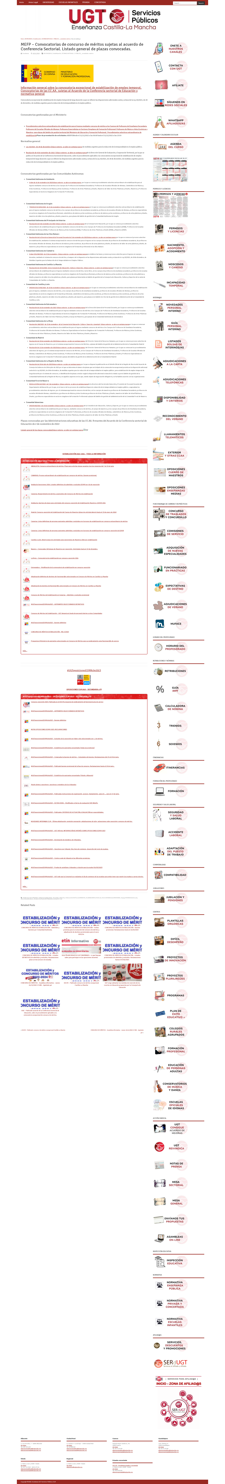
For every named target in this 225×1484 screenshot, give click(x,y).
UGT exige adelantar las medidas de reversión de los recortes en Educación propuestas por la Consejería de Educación (122, 985)
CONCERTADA (100, 2)
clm (61, 899)
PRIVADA (86, 2)
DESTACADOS (48, 53)
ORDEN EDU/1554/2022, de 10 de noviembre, (59, 288)
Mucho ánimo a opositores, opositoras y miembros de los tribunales (53, 785)
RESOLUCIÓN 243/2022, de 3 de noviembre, (58, 384)
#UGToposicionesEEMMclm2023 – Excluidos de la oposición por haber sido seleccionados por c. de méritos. (67, 739)
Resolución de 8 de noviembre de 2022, (56, 153)
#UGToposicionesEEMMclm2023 (84, 670)
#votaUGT (56, 899)
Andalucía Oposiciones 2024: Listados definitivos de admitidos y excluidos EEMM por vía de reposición (65, 485)
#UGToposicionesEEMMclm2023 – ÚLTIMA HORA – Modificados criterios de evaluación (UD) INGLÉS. (64, 803)
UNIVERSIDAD (48, 2)
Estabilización (57, 53)
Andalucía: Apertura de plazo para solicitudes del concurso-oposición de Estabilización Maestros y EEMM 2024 (68, 503)
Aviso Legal (33, 2)
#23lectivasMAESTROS (45, 898)
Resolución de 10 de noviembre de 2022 (57, 341)
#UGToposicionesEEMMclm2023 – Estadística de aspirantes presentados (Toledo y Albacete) (62, 775)
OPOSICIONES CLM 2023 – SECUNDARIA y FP (84, 689)
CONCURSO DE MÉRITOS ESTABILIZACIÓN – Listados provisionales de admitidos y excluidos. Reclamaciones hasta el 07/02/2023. (122, 957)
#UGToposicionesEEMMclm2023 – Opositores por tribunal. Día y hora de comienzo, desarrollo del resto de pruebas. (70, 849)
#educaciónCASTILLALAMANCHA (75, 898)
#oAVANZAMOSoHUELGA (93, 898)
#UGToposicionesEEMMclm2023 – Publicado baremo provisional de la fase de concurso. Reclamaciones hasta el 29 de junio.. (73, 766)
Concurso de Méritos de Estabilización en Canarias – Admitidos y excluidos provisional (60, 595)
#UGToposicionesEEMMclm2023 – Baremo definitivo (48, 623)
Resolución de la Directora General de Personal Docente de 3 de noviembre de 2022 (72, 237)
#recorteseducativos (27, 899)
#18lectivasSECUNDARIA (30, 898)
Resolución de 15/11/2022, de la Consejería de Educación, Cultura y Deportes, (70, 268)
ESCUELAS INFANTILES (68, 2)
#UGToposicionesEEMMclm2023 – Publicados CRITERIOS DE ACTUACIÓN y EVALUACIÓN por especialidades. (67, 812)
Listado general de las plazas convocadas (52, 430)
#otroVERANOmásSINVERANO (111, 898)
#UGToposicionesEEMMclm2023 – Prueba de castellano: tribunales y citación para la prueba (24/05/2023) (66, 867)
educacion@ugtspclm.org (74, 1467)
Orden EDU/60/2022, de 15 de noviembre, (57, 254)
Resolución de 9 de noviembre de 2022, (56, 224)
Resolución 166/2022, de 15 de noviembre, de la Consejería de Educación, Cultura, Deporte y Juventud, (79, 324)
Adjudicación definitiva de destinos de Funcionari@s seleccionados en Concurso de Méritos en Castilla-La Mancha (69, 577)
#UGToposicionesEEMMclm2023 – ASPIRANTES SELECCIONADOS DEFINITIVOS (57, 604)
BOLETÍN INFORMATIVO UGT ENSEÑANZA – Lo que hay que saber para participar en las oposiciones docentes (81, 956)
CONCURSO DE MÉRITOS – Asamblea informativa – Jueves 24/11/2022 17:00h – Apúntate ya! (40, 984)
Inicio (21, 2)
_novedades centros (87, 53)
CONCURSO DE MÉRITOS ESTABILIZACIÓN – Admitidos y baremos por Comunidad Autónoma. (40, 929)
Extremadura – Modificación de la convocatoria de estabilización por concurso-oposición (60, 567)
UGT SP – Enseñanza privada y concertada (125, 1465)
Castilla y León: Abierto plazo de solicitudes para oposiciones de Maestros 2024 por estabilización (64, 540)
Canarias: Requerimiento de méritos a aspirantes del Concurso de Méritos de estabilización (62, 494)
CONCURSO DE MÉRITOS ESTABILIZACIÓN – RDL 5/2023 (50, 632)
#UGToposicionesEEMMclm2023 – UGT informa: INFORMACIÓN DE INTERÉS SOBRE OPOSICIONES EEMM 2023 (68, 831)
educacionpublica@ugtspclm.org (31, 1449)
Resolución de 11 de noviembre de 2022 (57, 348)
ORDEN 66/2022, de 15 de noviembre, (56, 406)
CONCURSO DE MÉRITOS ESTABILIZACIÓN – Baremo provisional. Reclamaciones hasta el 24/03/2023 (122, 929)
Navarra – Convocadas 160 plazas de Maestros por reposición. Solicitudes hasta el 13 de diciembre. (64, 549)
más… (25, 651)
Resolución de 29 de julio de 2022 (55, 364)
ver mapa (23, 1445)
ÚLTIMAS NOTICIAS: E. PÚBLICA (71, 53)
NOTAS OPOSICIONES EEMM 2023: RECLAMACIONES (49, 729)
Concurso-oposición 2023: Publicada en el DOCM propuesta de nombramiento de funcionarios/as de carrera (67, 702)
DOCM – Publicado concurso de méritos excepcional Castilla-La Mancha (81, 984)
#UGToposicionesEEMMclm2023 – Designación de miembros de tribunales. (56, 840)
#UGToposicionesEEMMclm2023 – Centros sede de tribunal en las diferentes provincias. (60, 858)
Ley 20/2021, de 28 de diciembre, (54, 147)
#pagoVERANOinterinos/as (129, 898)
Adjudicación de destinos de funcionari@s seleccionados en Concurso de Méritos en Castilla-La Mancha (66, 586)
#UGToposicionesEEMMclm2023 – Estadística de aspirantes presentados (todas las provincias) (63, 748)
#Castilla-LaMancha (59, 898)
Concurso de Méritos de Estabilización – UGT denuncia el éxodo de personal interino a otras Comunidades (66, 613)
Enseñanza (25, 53)
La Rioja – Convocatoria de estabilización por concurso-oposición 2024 (54, 558)
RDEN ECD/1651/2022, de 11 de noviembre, (59, 207)
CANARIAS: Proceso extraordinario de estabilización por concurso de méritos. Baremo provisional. (64, 475)
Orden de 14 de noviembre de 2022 (55, 183)
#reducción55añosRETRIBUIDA (43, 899)
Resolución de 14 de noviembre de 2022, (57, 308)
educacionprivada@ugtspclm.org (31, 1450)
